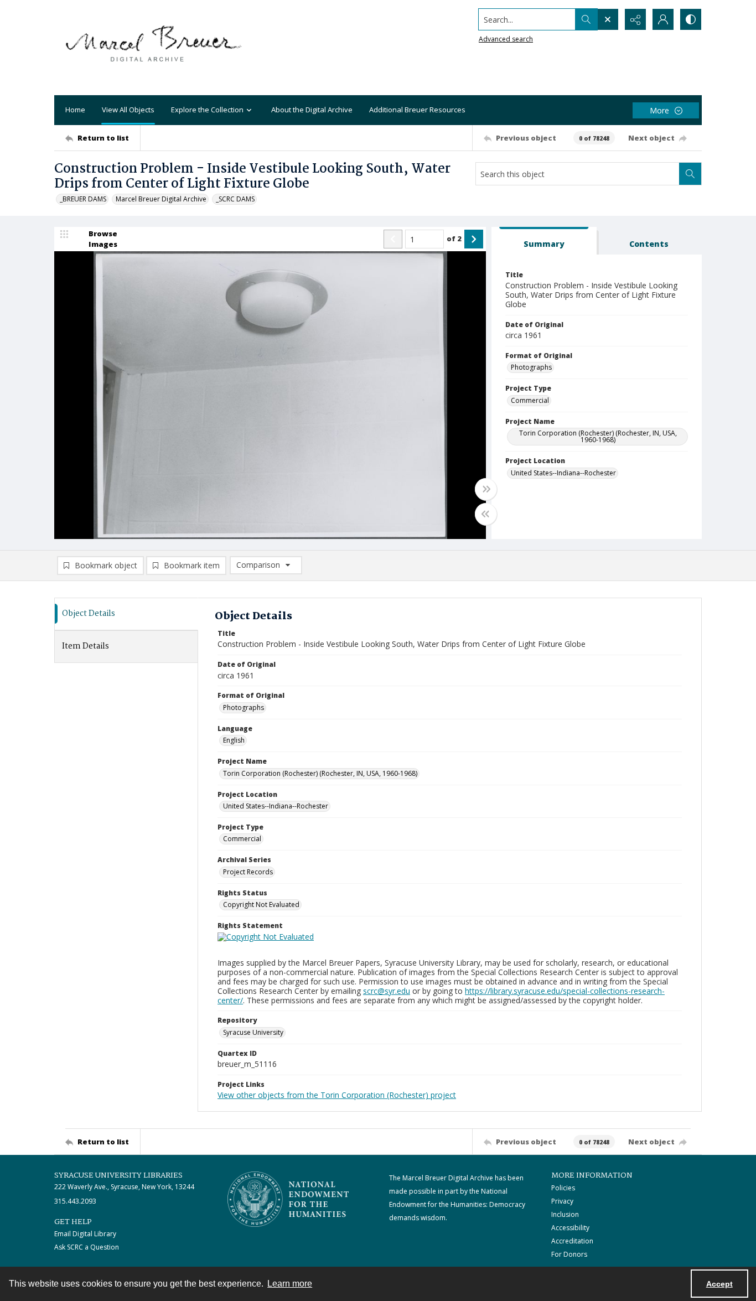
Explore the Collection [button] (207, 110)
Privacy (562, 1201)
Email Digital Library (85, 1233)
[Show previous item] (393, 239)
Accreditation (572, 1241)
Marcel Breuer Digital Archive (161, 199)
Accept (719, 1283)
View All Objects (128, 110)
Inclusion (565, 1214)
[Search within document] (690, 174)
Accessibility (570, 1227)
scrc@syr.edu (386, 991)
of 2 (454, 238)
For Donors (569, 1254)
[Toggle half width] (486, 514)
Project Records (248, 872)
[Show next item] (473, 239)
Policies (563, 1188)
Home (75, 110)
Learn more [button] (289, 1283)
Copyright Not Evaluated (261, 904)
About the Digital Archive (312, 110)
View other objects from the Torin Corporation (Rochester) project (337, 1095)
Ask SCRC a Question (86, 1247)
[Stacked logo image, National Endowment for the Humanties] (288, 1199)
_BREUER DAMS (83, 199)
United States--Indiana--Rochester (563, 473)
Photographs (531, 367)
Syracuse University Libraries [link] (118, 1175)
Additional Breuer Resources (417, 110)
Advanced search (506, 39)
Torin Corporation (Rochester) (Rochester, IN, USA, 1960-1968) (598, 436)
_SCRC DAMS (235, 199)
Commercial (530, 400)
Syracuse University (253, 1032)
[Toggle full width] (486, 489)
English (234, 740)
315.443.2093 (75, 1201)
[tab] (544, 241)
